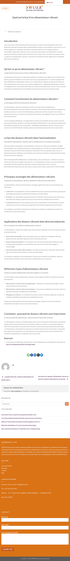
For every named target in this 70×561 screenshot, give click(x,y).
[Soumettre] (67, 404)
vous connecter (16, 391)
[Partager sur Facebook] (31, 355)
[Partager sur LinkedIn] (41, 355)
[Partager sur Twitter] (35, 355)
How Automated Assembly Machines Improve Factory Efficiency (21, 418)
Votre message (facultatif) (9, 532)
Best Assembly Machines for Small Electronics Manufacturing (20, 429)
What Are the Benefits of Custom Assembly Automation (18, 425)
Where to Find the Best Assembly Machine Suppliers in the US (20, 422)
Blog (2, 473)
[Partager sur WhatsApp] (28, 355)
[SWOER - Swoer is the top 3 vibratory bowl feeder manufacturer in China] (35, 8)
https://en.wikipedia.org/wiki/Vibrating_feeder (20, 344)
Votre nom (4, 517)
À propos (4, 468)
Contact (3, 470)
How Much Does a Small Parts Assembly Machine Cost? (18, 415)
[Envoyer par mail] (38, 355)
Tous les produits (6, 466)
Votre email (4, 525)
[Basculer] (6, 32)
